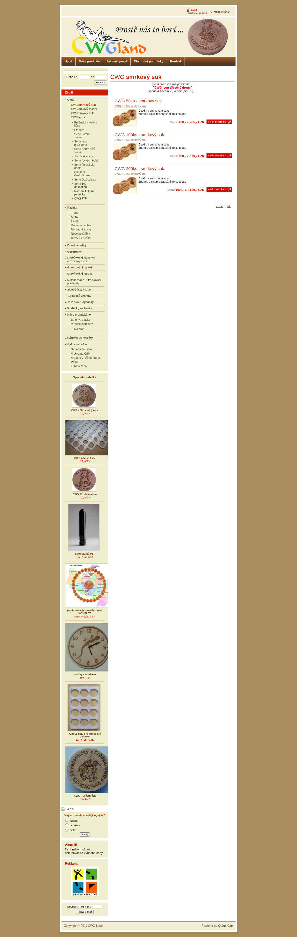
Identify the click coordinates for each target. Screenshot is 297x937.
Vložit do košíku (217, 121)
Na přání (79, 329)
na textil (80, 267)
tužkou (73, 820)
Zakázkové (80, 302)
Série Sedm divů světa (84, 150)
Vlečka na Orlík (80, 353)
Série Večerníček (81, 349)
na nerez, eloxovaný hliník (81, 259)
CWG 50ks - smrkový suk (138, 101)
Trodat (75, 212)
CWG (83, 105)
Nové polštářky (80, 233)
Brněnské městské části (85, 124)
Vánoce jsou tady (82, 324)
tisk (229, 206)
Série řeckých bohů (86, 160)
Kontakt (175, 61)
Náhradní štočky (81, 229)
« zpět (219, 206)
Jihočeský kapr (83, 156)
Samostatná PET (85, 553)
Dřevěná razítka (81, 225)
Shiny (74, 217)
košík (194, 10)
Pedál (74, 362)
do (92, 77)
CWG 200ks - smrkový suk (139, 168)
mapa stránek (222, 11)
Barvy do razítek (81, 237)
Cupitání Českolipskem (83, 174)
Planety (79, 130)
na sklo (80, 273)
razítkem (75, 825)
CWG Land (95, 925)
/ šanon (79, 289)
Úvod (68, 61)
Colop (75, 221)
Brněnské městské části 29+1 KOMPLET (84, 612)
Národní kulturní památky (84, 193)
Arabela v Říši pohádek (85, 357)
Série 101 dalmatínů (80, 185)
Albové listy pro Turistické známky (85, 735)
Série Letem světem (82, 135)
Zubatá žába (79, 366)
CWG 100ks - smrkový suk (139, 134)
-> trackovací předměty (84, 281)
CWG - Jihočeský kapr (84, 410)
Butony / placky (80, 319)
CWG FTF (80, 198)
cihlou (73, 830)
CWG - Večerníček (85, 795)
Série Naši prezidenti (80, 143)
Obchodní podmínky (148, 61)
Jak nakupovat (117, 61)
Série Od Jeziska (85, 179)
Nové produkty (89, 61)
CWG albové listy (84, 458)
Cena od (71, 77)
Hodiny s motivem (85, 674)
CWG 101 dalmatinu (85, 494)
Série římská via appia (84, 166)
